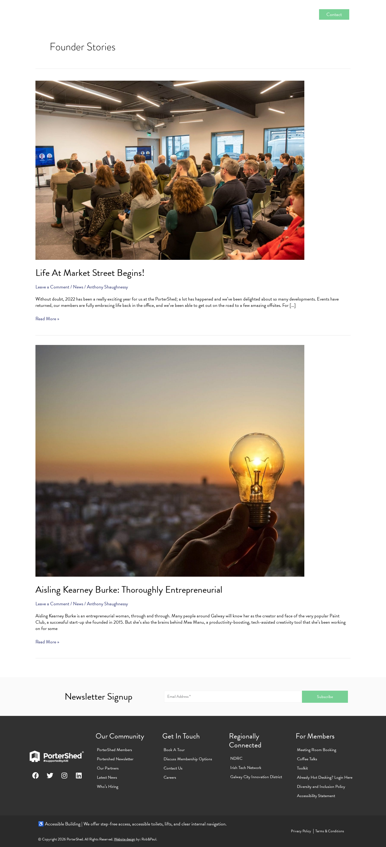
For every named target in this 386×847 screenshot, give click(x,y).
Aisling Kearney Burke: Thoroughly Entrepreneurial (128, 589)
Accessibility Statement (316, 796)
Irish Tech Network (245, 768)
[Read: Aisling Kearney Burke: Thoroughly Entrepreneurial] (169, 460)
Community (139, 14)
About (108, 14)
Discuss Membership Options (188, 759)
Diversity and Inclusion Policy (321, 786)
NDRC (236, 758)
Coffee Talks (307, 759)
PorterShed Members (114, 750)
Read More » (47, 319)
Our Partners (108, 768)
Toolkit (302, 768)
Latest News (107, 777)
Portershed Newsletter (115, 759)
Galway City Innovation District (256, 777)
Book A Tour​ (174, 750)
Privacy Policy (301, 831)
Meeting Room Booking (316, 750)
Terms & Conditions (329, 831)
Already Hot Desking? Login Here (324, 777)
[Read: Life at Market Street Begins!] (169, 169)
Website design (124, 839)
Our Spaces (211, 14)
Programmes (242, 14)
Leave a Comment (52, 286)
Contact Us (173, 768)
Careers (170, 777)
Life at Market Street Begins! (90, 273)
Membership (175, 14)
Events (273, 14)
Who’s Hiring (107, 786)
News (298, 14)
